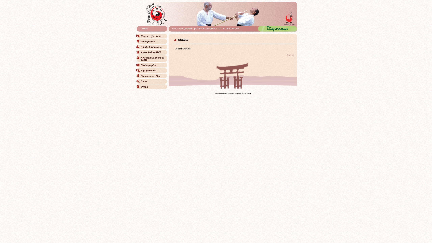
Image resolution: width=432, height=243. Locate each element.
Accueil (144, 29)
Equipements (148, 71)
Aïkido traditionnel (151, 47)
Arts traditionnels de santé (153, 59)
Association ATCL (151, 52)
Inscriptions (148, 41)
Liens (144, 81)
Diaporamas (277, 28)
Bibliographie (148, 65)
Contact (290, 55)
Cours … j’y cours (151, 36)
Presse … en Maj (150, 76)
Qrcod (144, 87)
